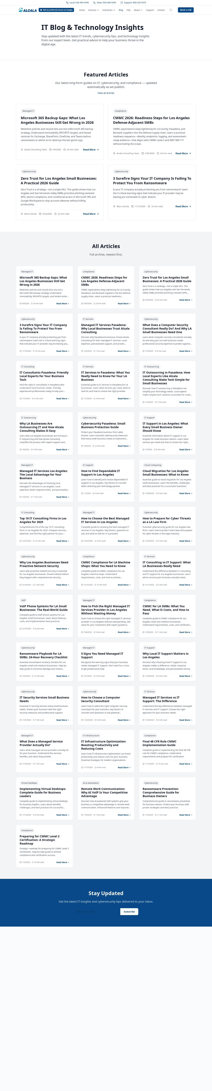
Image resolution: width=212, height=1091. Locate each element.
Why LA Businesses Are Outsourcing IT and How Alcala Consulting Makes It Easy (42, 427)
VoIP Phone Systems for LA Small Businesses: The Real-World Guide (44, 608)
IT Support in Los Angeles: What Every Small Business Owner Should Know (165, 427)
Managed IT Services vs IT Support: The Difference (161, 699)
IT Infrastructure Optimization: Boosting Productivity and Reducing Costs (103, 745)
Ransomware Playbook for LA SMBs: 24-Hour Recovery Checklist (43, 655)
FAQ (129, 10)
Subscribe (129, 911)
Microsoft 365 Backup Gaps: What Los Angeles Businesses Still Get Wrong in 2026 (57, 120)
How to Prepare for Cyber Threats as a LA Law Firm (167, 520)
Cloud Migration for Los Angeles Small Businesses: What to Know (166, 472)
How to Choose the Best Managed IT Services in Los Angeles (105, 520)
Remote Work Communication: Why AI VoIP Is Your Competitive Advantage (104, 792)
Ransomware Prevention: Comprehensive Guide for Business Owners (161, 792)
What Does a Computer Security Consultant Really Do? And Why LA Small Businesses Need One (167, 328)
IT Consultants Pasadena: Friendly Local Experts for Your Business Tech (44, 376)
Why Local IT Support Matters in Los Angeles (165, 655)
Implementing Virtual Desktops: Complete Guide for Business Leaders (43, 792)
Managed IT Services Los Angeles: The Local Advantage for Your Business (44, 474)
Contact (161, 10)
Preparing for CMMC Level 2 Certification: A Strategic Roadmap (39, 839)
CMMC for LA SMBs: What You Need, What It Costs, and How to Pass (166, 609)
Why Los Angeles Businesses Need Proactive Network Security (44, 564)
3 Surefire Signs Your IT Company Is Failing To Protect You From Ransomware (152, 180)
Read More (89, 149)
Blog (121, 10)
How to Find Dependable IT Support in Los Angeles (100, 472)
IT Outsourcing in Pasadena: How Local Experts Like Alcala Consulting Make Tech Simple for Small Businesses (166, 378)
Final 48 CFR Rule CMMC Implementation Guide (160, 743)
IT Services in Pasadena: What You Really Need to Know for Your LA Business (105, 376)
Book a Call (185, 9)
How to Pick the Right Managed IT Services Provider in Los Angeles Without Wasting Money (105, 609)
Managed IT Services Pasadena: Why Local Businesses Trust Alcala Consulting (105, 328)
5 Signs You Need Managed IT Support (102, 655)
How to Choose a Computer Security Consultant (100, 699)
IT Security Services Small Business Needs (44, 699)
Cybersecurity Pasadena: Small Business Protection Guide (103, 425)
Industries (107, 10)
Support (150, 10)
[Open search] (170, 10)
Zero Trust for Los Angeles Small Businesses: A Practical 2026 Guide (59, 180)
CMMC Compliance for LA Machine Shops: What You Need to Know (105, 564)
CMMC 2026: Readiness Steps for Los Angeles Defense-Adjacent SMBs (151, 120)
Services (92, 10)
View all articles (106, 93)
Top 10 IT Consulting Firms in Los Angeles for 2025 (43, 520)
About (137, 10)
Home (82, 10)
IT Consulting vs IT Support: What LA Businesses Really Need (167, 564)
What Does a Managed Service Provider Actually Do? (41, 743)
